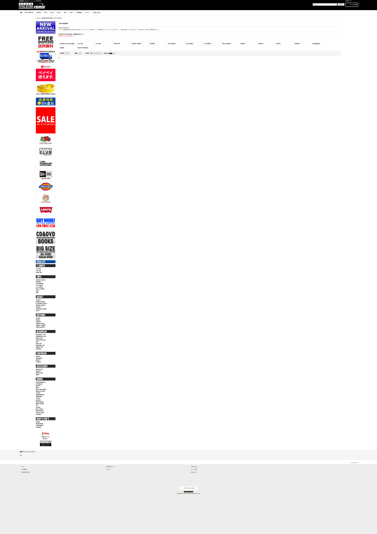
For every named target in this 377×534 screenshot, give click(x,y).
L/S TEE (38, 270)
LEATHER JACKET (41, 303)
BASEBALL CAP (41, 334)
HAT (37, 342)
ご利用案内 (24, 469)
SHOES (38, 356)
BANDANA (39, 396)
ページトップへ (354, 462)
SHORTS (38, 322)
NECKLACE (39, 373)
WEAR (38, 422)
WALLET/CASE (40, 391)
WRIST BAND (40, 403)
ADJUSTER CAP (41, 340)
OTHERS (38, 349)
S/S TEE (38, 269)
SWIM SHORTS (40, 327)
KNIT (37, 292)
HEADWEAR (39, 424)
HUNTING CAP (40, 345)
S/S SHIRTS (39, 285)
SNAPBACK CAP (41, 336)
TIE (37, 405)
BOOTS (38, 360)
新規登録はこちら (110, 466)
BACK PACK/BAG (41, 389)
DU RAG (38, 400)
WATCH (38, 386)
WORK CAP (39, 347)
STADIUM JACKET (41, 309)
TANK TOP (39, 272)
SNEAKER (39, 358)
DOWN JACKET (40, 302)
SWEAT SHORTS (41, 325)
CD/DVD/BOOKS (41, 382)
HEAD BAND (39, 402)
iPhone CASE (40, 412)
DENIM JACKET (40, 305)
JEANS (38, 318)
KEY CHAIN (39, 409)
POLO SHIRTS (40, 289)
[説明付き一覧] (115, 53)
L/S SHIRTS (39, 287)
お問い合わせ (194, 466)
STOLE (38, 398)
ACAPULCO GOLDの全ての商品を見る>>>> (71, 34)
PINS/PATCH (39, 411)
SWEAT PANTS (40, 323)
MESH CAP (39, 338)
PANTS (38, 320)
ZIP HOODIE (39, 283)
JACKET (38, 300)
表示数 (62, 53)
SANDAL (38, 362)
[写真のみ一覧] (111, 53)
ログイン (108, 469)
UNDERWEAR (40, 395)
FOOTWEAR (39, 425)
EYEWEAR (39, 384)
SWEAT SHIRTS (40, 280)
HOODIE (38, 282)
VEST (37, 311)
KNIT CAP (39, 343)
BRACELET (39, 369)
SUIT (37, 290)
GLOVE (38, 407)
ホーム (23, 466)
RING (37, 374)
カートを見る (194, 469)
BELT (37, 387)
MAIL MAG (193, 472)
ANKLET (38, 371)
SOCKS (38, 393)
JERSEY (38, 307)
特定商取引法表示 (25, 472)
